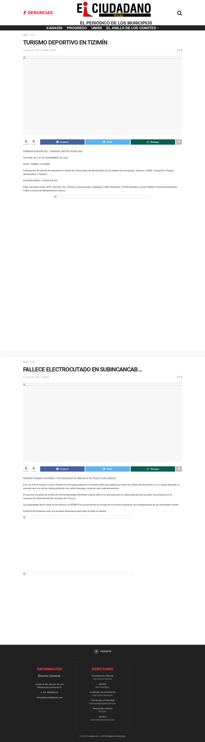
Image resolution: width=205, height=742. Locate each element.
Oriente (32, 35)
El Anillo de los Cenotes (131, 27)
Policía (32, 362)
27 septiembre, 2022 (31, 50)
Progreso (77, 27)
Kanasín (54, 27)
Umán (96, 27)
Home (25, 35)
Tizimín (53, 50)
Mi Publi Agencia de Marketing (113, 736)
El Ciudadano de (91, 736)
